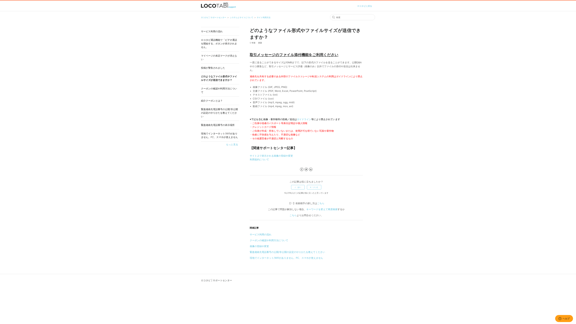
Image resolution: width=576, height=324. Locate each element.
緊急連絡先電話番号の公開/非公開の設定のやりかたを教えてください (219, 113)
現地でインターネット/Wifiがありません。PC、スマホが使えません (219, 135)
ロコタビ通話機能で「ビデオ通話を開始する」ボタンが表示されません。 (219, 43)
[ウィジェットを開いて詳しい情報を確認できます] (564, 318)
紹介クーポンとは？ (212, 100)
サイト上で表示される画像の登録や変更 (271, 155)
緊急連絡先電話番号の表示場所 (218, 124)
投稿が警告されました (213, 67)
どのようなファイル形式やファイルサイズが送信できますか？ (219, 78)
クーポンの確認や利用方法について (219, 90)
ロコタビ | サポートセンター (213, 17)
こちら (320, 203)
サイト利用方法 (263, 17)
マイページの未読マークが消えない (219, 57)
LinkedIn (311, 169)
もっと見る (232, 144)
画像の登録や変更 (259, 246)
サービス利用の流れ (212, 31)
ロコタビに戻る (364, 6)
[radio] (298, 187)
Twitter (306, 169)
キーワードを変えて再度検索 (322, 209)
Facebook (302, 169)
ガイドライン (304, 119)
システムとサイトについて (241, 17)
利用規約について (259, 159)
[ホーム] (218, 7)
